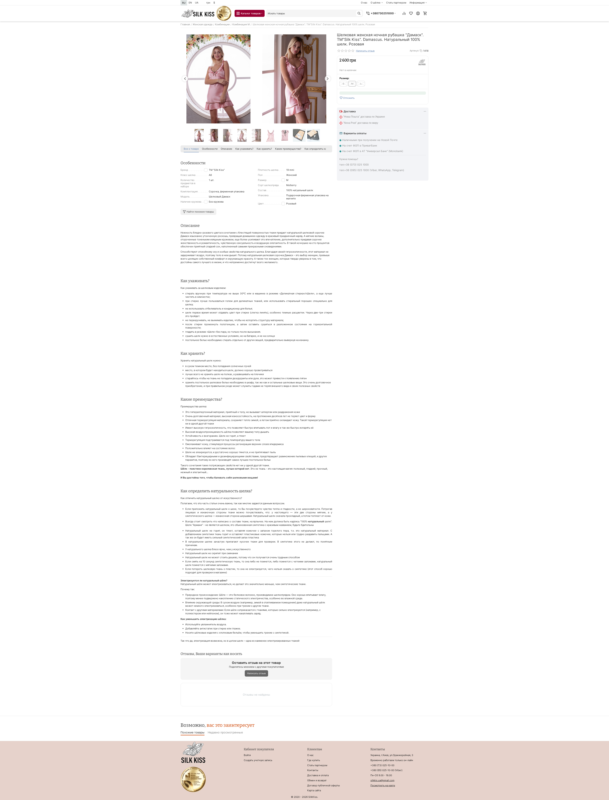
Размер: (344, 78)
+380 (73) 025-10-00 (382, 765)
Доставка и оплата (318, 775)
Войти (247, 755)
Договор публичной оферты (323, 785)
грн (208, 2)
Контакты (312, 770)
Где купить (313, 760)
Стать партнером (396, 2)
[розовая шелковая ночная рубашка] (294, 79)
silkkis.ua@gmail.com (382, 780)
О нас (364, 2)
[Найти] (359, 13)
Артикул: (414, 50)
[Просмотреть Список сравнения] (404, 13)
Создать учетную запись (258, 760)
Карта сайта (314, 790)
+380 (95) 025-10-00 (382, 770)
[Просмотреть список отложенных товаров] (411, 13)
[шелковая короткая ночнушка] (218, 79)
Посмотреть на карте (382, 785)
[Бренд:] (422, 62)
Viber (399, 770)
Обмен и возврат (317, 780)
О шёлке (375, 2)
